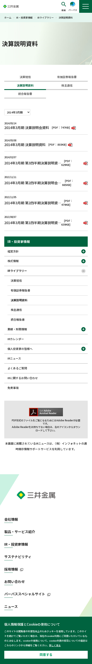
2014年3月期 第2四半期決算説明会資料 (33, 182)
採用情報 (11, 569)
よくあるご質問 (17, 368)
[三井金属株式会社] (15, 6)
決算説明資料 (25, 85)
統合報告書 (25, 94)
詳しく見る (55, 645)
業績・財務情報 (17, 329)
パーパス (72, 10)
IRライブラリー (45, 17)
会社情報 (11, 519)
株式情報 (13, 261)
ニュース (11, 606)
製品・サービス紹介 (19, 531)
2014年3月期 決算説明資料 (25, 144)
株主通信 (67, 85)
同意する (46, 654)
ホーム (7, 17)
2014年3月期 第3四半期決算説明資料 (32, 163)
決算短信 (25, 77)
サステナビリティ (17, 556)
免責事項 (13, 388)
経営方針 (13, 251)
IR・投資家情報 (24, 17)
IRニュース (14, 358)
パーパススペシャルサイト (24, 594)
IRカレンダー (15, 339)
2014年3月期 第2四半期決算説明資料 (32, 202)
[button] (63, 6)
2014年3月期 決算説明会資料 (26, 127)
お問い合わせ (14, 581)
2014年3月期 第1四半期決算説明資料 (32, 222)
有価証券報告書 (67, 77)
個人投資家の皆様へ (20, 349)
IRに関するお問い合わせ (22, 378)
